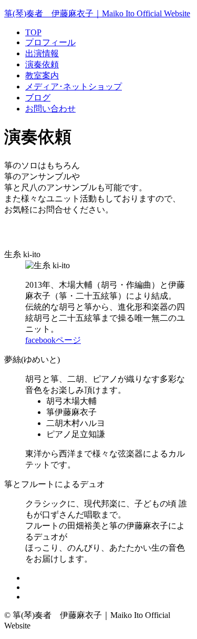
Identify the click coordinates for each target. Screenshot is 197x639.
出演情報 (42, 53)
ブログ (37, 97)
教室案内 (42, 75)
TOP (33, 32)
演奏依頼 (42, 64)
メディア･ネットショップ (73, 86)
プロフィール (50, 42)
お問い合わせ (50, 108)
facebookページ (53, 340)
